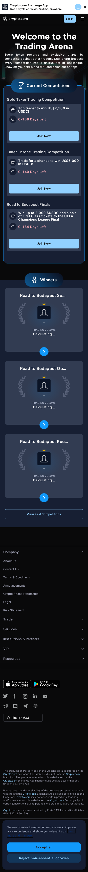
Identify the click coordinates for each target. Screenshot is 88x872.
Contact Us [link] (11, 569)
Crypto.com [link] (10, 774)
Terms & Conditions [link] (16, 577)
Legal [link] (7, 602)
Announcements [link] (14, 585)
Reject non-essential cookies (44, 858)
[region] (44, 845)
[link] (15, 18)
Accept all (44, 847)
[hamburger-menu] (82, 19)
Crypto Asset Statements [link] (21, 593)
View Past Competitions (44, 514)
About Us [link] (9, 561)
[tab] (44, 580)
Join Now (44, 136)
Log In (69, 18)
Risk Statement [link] (13, 610)
